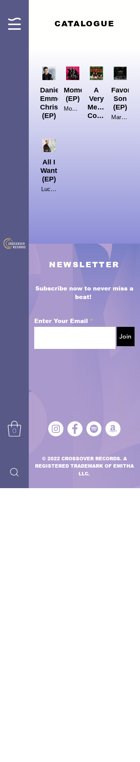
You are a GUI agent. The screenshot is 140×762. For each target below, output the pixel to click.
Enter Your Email (61, 321)
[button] (14, 23)
